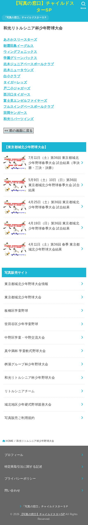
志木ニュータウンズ (18, 70)
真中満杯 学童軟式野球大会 (25, 351)
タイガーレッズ (15, 82)
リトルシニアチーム (20, 391)
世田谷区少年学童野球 (21, 324)
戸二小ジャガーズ (16, 88)
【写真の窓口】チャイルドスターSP (44, 7)
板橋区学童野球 (16, 310)
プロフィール (14, 455)
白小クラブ (11, 76)
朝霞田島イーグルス (18, 45)
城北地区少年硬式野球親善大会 (28, 404)
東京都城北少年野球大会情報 (26, 284)
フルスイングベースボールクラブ (28, 106)
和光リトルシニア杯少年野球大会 (30, 377)
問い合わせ (12, 490)
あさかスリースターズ (20, 39)
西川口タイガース (16, 94)
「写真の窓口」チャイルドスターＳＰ (25, 17)
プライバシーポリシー (20, 478)
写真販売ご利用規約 (20, 418)
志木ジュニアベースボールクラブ (28, 64)
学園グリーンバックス (20, 58)
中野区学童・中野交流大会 (25, 337)
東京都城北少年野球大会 (23, 297)
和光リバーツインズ (18, 119)
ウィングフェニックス (20, 51)
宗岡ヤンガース (15, 112)
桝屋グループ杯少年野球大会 (26, 364)
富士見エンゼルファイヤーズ (25, 100)
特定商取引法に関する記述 (23, 466)
